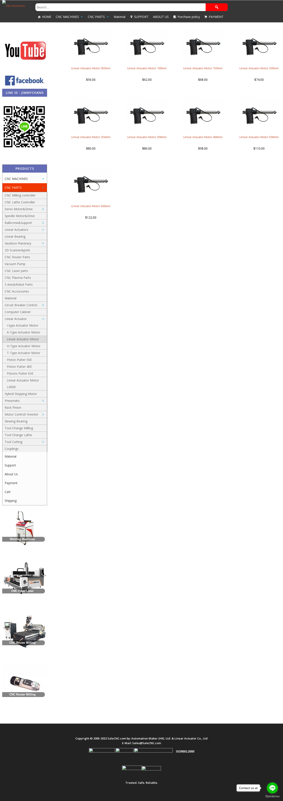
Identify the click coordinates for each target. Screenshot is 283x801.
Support (10, 465)
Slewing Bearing (16, 421)
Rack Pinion (13, 407)
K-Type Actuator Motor (23, 332)
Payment (11, 483)
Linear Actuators (16, 229)
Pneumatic (12, 401)
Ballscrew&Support (18, 223)
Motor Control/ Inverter (21, 414)
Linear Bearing (15, 236)
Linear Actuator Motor (23, 339)
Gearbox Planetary (18, 243)
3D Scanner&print (17, 250)
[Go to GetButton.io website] (272, 796)
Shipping (11, 501)
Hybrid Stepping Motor (21, 394)
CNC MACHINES (67, 17)
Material (119, 17)
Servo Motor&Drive (19, 209)
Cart (8, 492)
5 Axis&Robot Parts (19, 284)
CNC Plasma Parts (18, 277)
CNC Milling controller (20, 195)
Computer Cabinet (18, 312)
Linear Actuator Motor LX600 (23, 383)
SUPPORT (141, 17)
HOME (46, 17)
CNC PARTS (96, 17)
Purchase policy (189, 17)
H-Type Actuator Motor (23, 346)
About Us (11, 474)
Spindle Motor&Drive (20, 216)
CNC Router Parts (17, 257)
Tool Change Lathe (18, 435)
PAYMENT (216, 17)
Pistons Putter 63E (20, 373)
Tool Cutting (13, 442)
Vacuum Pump (15, 264)
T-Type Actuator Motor (23, 353)
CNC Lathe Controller (20, 202)
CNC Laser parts (16, 271)
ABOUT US (161, 17)
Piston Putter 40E (19, 366)
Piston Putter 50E (19, 360)
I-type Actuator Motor (22, 325)
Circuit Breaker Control (21, 305)
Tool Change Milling (19, 428)
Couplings (12, 449)
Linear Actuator (16, 319)
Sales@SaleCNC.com (146, 743)
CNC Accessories (17, 291)
